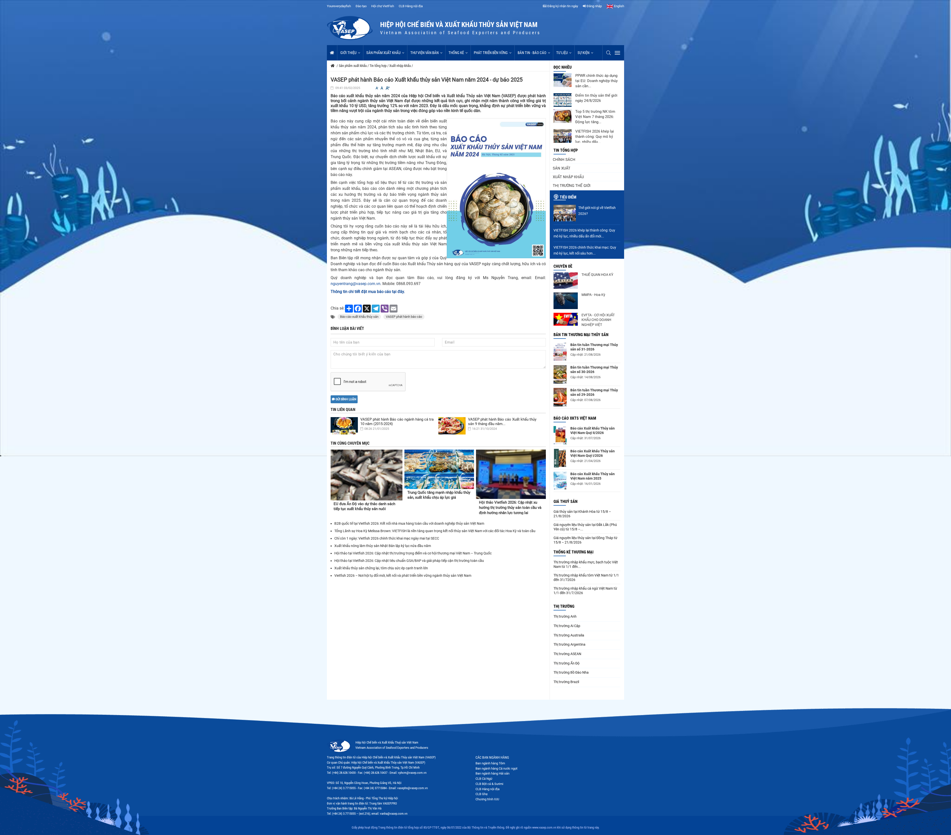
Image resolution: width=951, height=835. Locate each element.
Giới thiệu (348, 53)
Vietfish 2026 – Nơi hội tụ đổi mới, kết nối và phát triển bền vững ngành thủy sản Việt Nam (402, 575)
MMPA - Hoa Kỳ (593, 295)
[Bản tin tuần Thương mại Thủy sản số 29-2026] (560, 397)
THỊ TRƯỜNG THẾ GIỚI (571, 185)
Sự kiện (583, 53)
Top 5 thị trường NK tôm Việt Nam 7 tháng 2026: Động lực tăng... (595, 117)
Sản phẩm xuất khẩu (383, 53)
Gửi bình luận (345, 399)
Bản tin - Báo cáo (532, 53)
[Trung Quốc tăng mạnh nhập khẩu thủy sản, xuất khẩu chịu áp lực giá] (439, 469)
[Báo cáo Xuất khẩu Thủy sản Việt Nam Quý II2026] (560, 435)
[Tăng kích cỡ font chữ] (387, 88)
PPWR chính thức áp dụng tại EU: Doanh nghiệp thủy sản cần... (596, 81)
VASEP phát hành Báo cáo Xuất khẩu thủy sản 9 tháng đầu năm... (502, 421)
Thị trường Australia (569, 635)
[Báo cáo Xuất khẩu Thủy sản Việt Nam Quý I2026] (560, 458)
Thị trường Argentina (569, 644)
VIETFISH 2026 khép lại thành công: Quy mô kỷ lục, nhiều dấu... (594, 136)
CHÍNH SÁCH (564, 159)
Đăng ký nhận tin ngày (562, 6)
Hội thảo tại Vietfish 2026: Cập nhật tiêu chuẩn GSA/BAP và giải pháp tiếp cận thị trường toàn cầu (409, 561)
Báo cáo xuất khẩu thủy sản (359, 316)
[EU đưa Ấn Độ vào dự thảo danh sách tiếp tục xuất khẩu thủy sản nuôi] (366, 475)
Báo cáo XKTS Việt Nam (575, 418)
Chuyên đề (563, 266)
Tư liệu (562, 53)
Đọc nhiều (563, 67)
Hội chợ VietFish (382, 6)
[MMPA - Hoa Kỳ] (566, 300)
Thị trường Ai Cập (567, 626)
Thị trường (564, 606)
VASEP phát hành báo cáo (404, 316)
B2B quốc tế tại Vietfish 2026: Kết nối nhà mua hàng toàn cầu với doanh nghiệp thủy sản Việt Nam (409, 523)
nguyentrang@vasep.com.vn (355, 283)
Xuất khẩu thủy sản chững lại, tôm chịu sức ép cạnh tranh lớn (381, 568)
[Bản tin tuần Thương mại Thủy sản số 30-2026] (560, 374)
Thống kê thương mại (573, 552)
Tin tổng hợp (566, 150)
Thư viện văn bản (424, 53)
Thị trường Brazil (566, 682)
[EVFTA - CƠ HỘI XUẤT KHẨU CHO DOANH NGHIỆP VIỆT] (566, 319)
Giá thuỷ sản (566, 501)
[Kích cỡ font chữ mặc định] (382, 88)
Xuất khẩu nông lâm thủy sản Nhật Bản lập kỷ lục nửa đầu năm (382, 546)
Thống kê (456, 53)
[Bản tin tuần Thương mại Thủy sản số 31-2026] (560, 352)
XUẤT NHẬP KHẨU (568, 177)
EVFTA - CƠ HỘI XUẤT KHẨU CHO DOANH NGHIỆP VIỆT (598, 320)
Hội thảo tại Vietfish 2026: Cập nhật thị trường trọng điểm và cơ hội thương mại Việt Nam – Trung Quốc (413, 553)
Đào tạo (361, 6)
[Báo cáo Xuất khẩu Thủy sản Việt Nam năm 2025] (560, 481)
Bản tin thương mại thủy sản (581, 334)
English (618, 6)
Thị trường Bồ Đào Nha (571, 672)
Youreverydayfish (339, 6)
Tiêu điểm (568, 197)
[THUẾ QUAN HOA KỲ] (566, 280)
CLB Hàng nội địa (411, 6)
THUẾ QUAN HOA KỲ (597, 275)
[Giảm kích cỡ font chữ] (377, 88)
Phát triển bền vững (491, 53)
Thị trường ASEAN (567, 654)
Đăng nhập (594, 6)
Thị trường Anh (565, 616)
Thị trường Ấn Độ (567, 663)
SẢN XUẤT (561, 168)
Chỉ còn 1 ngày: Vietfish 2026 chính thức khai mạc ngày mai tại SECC (386, 538)
